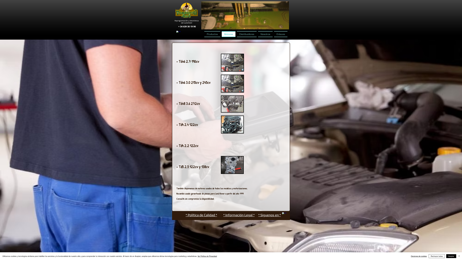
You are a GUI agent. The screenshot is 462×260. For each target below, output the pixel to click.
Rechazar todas (437, 256)
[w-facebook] (178, 33)
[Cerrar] (459, 256)
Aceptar (451, 256)
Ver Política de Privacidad (207, 256)
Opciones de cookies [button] (419, 256)
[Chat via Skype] (189, 33)
